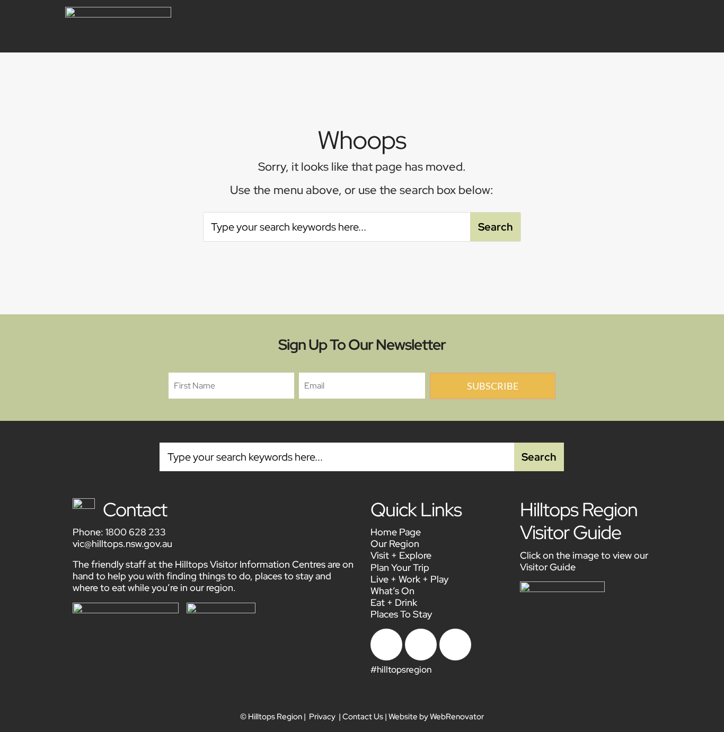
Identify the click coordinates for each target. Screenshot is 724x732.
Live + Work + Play (409, 579)
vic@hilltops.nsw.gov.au (122, 543)
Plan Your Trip (399, 567)
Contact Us (362, 716)
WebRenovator (457, 716)
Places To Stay (401, 614)
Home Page (395, 532)
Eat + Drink (393, 602)
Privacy (322, 716)
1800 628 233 (135, 532)
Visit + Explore (400, 555)
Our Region (394, 543)
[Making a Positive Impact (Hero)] (386, 657)
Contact (135, 509)
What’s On (392, 591)
